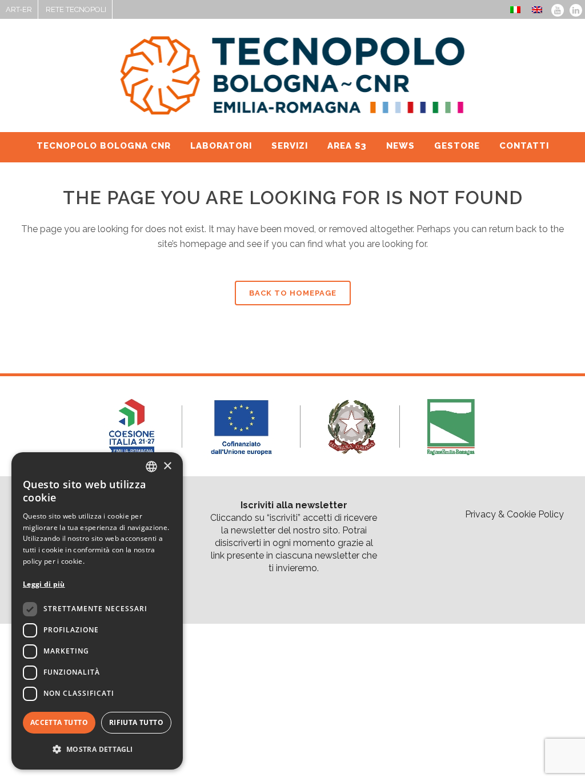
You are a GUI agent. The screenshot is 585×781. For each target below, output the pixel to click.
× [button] (167, 466)
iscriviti (284, 517)
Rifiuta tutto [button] (136, 722)
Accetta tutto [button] (59, 722)
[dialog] (97, 611)
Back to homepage (292, 293)
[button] (97, 749)
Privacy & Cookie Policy (514, 514)
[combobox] (151, 466)
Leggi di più (44, 584)
